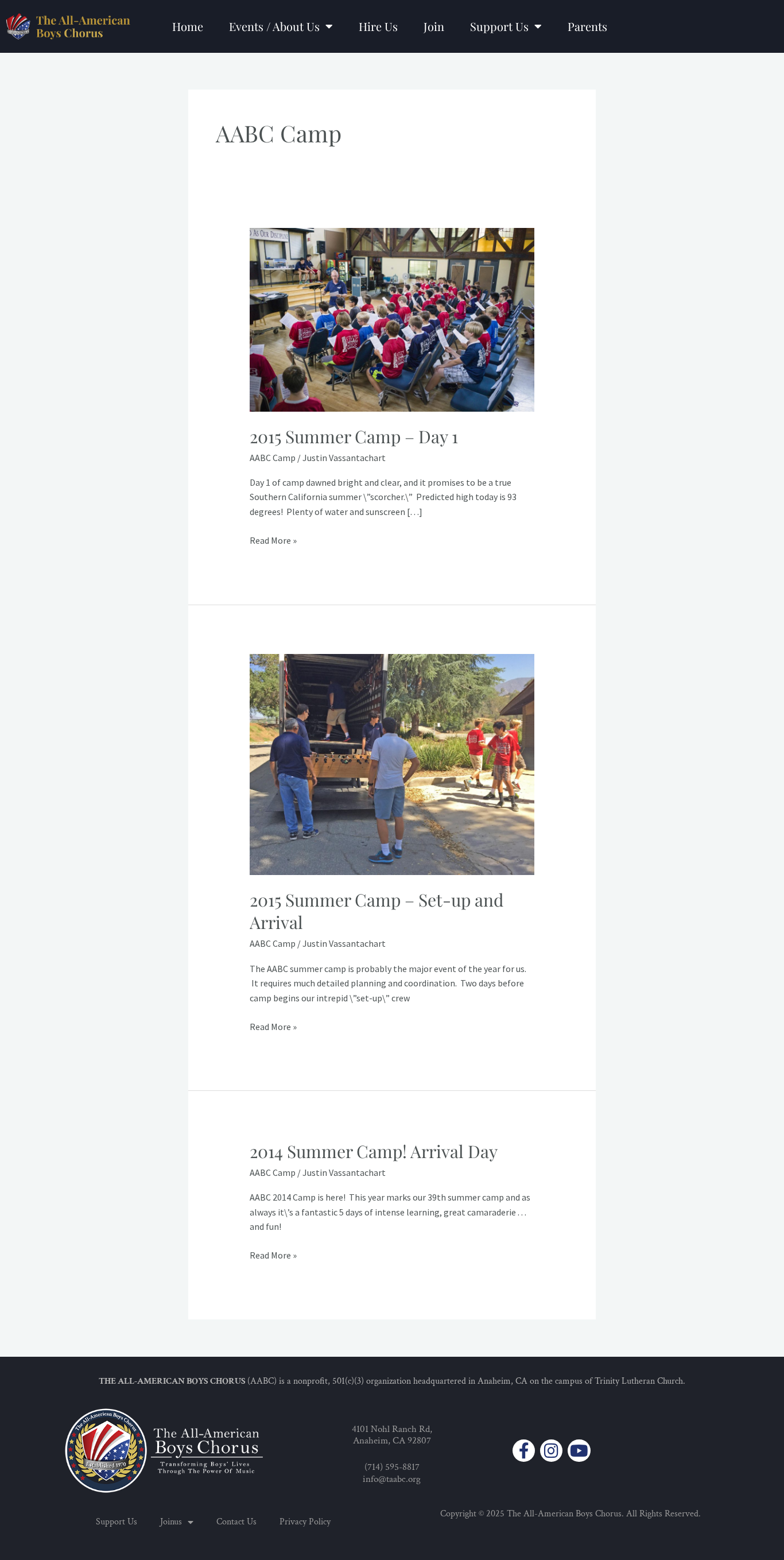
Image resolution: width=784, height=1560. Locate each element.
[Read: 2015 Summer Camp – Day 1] (392, 318)
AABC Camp (273, 457)
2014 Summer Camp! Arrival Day (374, 1151)
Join (434, 26)
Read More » (273, 539)
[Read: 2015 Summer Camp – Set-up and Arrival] (392, 763)
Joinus (171, 1522)
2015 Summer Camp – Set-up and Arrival (376, 911)
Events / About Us (274, 26)
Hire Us (378, 26)
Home (187, 26)
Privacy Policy (305, 1522)
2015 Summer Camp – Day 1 (354, 436)
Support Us (499, 26)
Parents (587, 26)
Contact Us (236, 1522)
